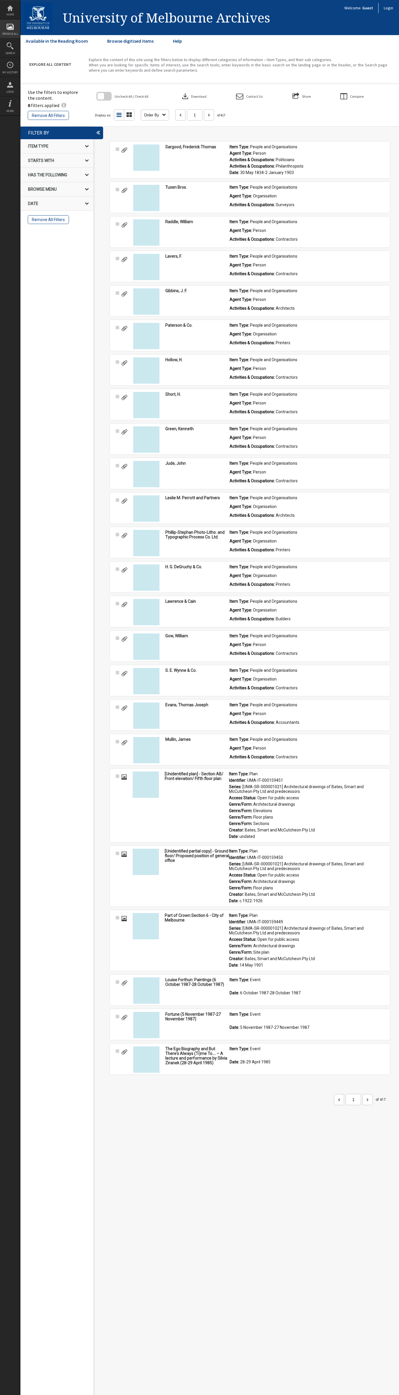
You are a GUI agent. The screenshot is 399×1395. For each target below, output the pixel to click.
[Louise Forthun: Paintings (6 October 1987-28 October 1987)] (146, 990)
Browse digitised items (130, 41)
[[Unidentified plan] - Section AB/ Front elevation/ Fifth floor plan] (146, 784)
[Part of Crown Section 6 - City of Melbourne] (146, 926)
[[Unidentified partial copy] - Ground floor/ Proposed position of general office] (146, 862)
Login (10, 92)
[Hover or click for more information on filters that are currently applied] (63, 105)
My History (10, 72)
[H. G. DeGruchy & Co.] (146, 577)
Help (177, 41)
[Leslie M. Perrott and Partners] (146, 508)
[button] (249, 96)
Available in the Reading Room (57, 41)
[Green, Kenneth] (146, 439)
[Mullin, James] (146, 750)
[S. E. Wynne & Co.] (146, 681)
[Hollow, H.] (146, 370)
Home (10, 14)
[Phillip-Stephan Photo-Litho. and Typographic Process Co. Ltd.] (146, 543)
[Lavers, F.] (146, 267)
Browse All (10, 34)
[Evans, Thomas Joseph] (146, 715)
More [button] (10, 111)
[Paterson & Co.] (146, 336)
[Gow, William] (146, 646)
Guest (367, 8)
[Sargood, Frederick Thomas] (146, 157)
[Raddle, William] (146, 232)
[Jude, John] (146, 474)
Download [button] (194, 96)
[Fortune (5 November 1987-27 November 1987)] (146, 1025)
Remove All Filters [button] (48, 115)
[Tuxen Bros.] (146, 198)
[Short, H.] (146, 405)
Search (10, 53)
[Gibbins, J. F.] (146, 301)
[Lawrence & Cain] (146, 612)
